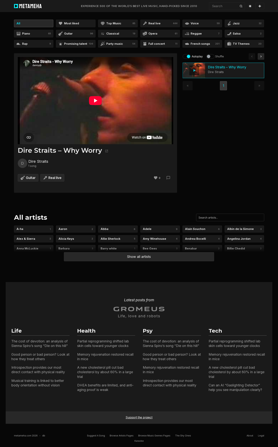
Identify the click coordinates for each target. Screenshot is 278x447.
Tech (215, 331)
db (43, 435)
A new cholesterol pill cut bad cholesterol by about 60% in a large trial (105, 372)
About (250, 435)
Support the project (139, 417)
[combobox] (223, 6)
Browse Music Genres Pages (154, 435)
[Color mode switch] (250, 6)
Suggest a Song (96, 435)
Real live (54, 178)
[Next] (261, 56)
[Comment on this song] (168, 178)
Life (16, 331)
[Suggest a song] (259, 6)
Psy (148, 331)
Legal (261, 435)
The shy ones (183, 435)
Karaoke (139, 440)
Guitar (31, 178)
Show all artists (139, 257)
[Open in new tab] (106, 150)
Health (86, 331)
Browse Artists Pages (122, 435)
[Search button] (241, 6)
